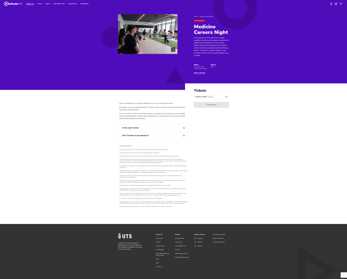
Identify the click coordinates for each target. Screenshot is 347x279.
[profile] (331, 4)
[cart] (336, 4)
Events (196, 16)
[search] (341, 4)
